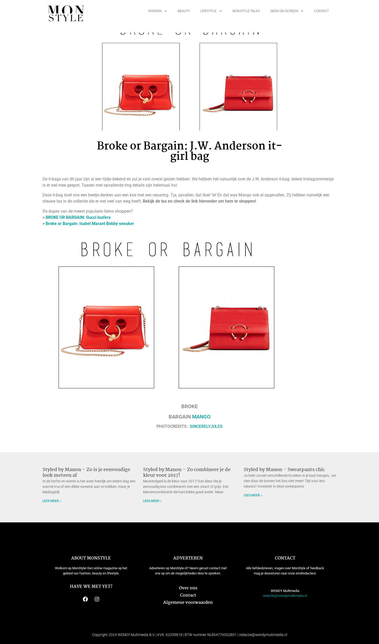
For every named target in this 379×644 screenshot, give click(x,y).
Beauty (184, 11)
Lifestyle (208, 11)
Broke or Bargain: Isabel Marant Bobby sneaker (90, 223)
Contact (321, 11)
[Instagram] (97, 599)
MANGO (201, 417)
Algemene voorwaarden (188, 602)
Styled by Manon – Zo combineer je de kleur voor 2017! (186, 472)
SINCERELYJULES (206, 426)
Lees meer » (52, 501)
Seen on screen (284, 11)
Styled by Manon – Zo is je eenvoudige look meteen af (86, 472)
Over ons (188, 588)
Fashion (155, 11)
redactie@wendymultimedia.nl (285, 596)
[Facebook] (85, 599)
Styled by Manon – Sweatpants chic (284, 470)
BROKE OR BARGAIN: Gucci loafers (78, 217)
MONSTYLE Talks (246, 11)
